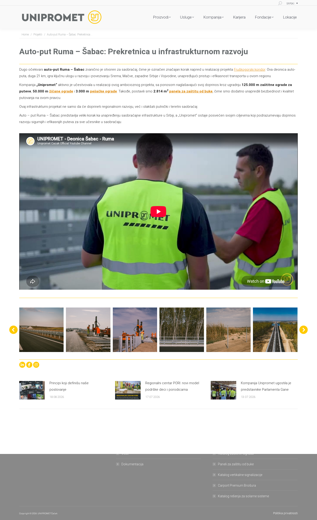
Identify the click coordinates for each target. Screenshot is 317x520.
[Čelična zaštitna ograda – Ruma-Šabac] (41, 330)
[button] (13, 330)
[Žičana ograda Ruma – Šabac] (228, 330)
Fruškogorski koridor (249, 69)
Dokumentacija (132, 464)
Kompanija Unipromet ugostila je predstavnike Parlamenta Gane (266, 386)
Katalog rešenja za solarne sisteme (243, 496)
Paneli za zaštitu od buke (236, 464)
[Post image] (32, 390)
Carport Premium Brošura (237, 485)
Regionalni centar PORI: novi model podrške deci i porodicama (172, 386)
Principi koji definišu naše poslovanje (69, 386)
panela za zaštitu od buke (191, 91)
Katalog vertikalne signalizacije (240, 475)
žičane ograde (61, 91)
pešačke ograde (103, 91)
